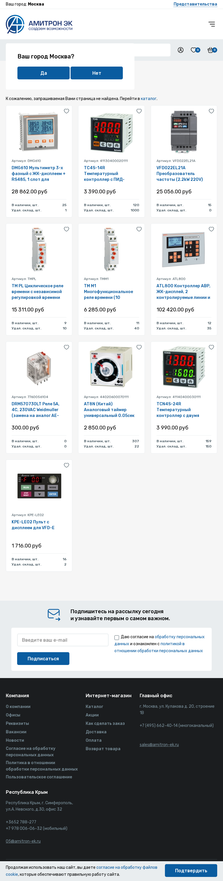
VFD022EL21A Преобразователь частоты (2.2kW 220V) (180, 173)
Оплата (94, 740)
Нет (96, 73)
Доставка (96, 732)
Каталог (94, 706)
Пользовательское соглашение (39, 777)
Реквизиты (17, 723)
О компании (18, 706)
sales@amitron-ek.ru (159, 744)
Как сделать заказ (105, 723)
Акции (92, 715)
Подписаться (43, 658)
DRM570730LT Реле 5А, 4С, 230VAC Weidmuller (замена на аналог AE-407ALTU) (36, 410)
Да (43, 73)
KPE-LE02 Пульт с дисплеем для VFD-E (33, 525)
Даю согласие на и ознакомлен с (159, 643)
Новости (15, 740)
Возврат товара (103, 748)
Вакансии (16, 732)
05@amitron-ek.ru (23, 841)
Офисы (13, 715)
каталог (149, 98)
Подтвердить (191, 870)
